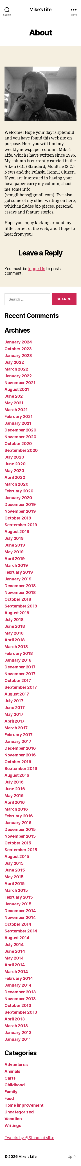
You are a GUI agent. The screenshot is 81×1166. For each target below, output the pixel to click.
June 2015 (14, 870)
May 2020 (14, 470)
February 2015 (18, 897)
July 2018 (14, 619)
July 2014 (14, 944)
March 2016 (16, 809)
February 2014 (18, 978)
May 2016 (14, 795)
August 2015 (16, 856)
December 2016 (20, 748)
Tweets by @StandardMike (29, 1137)
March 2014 (16, 971)
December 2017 (20, 667)
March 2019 (16, 565)
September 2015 (20, 849)
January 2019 (18, 579)
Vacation (13, 1118)
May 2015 (14, 876)
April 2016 (14, 802)
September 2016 (20, 768)
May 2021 (13, 403)
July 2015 (14, 863)
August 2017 (16, 694)
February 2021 (18, 416)
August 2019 (16, 531)
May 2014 (14, 958)
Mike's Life (40, 9)
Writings (12, 1125)
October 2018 (17, 599)
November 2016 (20, 755)
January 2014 (18, 985)
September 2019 (20, 524)
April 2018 (14, 639)
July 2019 (14, 538)
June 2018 (14, 626)
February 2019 (18, 572)
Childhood (14, 1085)
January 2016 (18, 822)
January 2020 (18, 497)
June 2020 (15, 463)
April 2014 (14, 964)
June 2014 (14, 951)
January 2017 (17, 741)
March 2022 (16, 369)
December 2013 (20, 992)
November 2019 (20, 511)
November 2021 (20, 382)
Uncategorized (19, 1112)
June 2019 (14, 545)
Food (9, 1098)
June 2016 (14, 788)
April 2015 (14, 883)
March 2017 (15, 728)
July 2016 (14, 782)
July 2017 (13, 700)
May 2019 (14, 551)
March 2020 (16, 484)
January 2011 (17, 1039)
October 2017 (17, 680)
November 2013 (20, 998)
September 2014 (20, 931)
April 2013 (14, 1019)
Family (10, 1091)
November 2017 (20, 673)
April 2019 (14, 558)
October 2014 (17, 924)
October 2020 (18, 443)
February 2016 (18, 816)
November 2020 (20, 436)
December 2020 (20, 430)
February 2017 (18, 734)
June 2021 (14, 396)
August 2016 (16, 775)
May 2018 (14, 633)
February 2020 (19, 491)
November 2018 (20, 592)
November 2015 (20, 836)
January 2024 (18, 342)
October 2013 (17, 1005)
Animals (12, 1071)
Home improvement (23, 1105)
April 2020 (14, 477)
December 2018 (20, 585)
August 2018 (16, 612)
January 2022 (18, 375)
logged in (36, 268)
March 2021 (15, 409)
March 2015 (16, 890)
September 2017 (20, 687)
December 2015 (20, 829)
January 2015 (18, 904)
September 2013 (20, 1012)
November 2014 (20, 917)
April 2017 (14, 721)
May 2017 (13, 714)
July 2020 (14, 457)
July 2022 (14, 362)
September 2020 (21, 450)
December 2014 (20, 910)
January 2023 (18, 355)
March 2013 (16, 1025)
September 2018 (20, 606)
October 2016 (17, 761)
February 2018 (18, 653)
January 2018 (18, 660)
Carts (10, 1078)
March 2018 (16, 646)
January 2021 (17, 423)
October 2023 (18, 348)
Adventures (15, 1064)
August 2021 (16, 389)
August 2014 (16, 937)
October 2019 (17, 518)
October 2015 (17, 843)
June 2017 (14, 707)
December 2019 (20, 504)
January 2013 (18, 1032)
